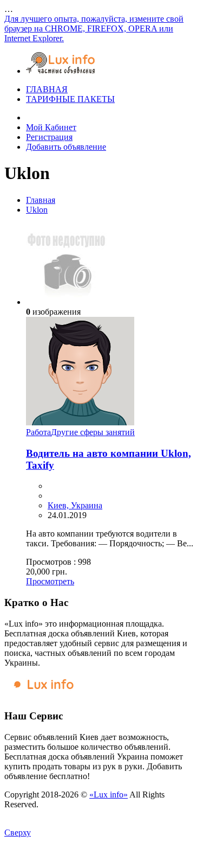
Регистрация (49, 137)
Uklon (37, 209)
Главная (40, 200)
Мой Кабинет (51, 127)
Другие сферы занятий (93, 432)
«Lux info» (108, 794)
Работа (38, 432)
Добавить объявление (66, 146)
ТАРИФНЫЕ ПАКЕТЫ (70, 99)
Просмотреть (50, 581)
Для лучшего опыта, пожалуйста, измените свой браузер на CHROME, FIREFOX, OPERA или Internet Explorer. (94, 28)
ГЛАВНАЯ (47, 89)
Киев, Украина (75, 505)
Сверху (17, 832)
